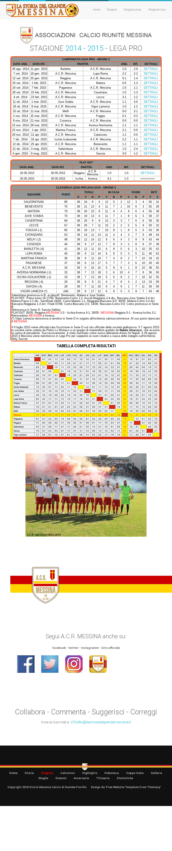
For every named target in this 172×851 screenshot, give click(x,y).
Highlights (89, 773)
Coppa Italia (135, 773)
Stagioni (112, 9)
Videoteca (111, 773)
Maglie (43, 778)
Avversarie (81, 778)
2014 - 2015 (84, 48)
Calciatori (67, 773)
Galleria (156, 773)
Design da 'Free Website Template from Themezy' (126, 787)
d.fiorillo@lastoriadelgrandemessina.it (101, 722)
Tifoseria (103, 778)
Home (96, 9)
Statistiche (125, 778)
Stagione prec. (133, 9)
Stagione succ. (157, 9)
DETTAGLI (151, 69)
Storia (29, 773)
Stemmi (61, 778)
